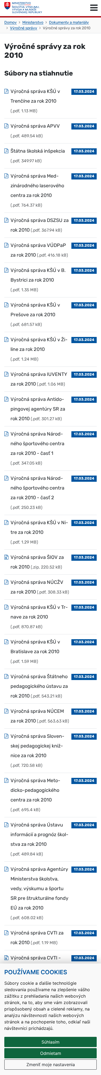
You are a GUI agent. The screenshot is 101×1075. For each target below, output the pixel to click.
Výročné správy (23, 28)
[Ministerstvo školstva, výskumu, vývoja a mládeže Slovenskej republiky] (23, 8)
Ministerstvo (32, 22)
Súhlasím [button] (50, 1042)
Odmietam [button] (50, 1053)
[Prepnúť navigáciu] (94, 8)
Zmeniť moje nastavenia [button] (50, 1064)
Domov (10, 22)
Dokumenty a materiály (69, 22)
